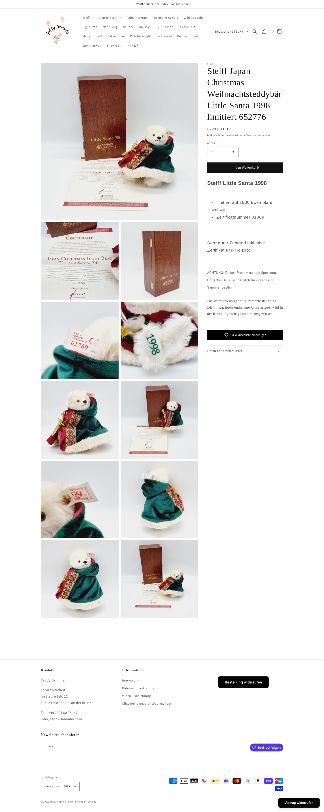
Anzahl (211, 143)
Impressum (130, 680)
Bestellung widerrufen (243, 682)
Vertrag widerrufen (299, 803)
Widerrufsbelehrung (136, 696)
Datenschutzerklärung (138, 688)
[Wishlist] (271, 31)
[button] (88, 17)
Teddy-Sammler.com (61, 801)
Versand (227, 135)
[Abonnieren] (115, 747)
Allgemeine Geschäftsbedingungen (147, 703)
